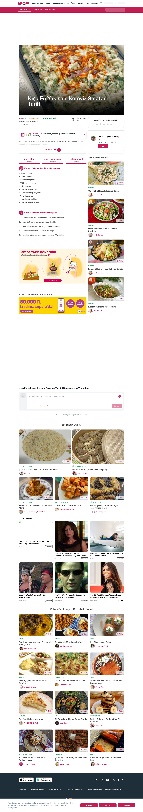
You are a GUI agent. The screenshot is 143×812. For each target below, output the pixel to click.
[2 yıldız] (100, 124)
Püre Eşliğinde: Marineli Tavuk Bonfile (33, 681)
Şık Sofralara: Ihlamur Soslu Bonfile (71, 719)
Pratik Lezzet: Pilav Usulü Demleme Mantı (35, 506)
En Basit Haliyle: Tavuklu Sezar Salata (105, 269)
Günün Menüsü (59, 3)
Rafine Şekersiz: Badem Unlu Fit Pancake (105, 720)
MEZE (21, 639)
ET (56, 716)
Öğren (73, 3)
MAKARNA (22, 716)
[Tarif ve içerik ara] (101, 3)
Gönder (117, 406)
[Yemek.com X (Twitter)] (113, 780)
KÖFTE (57, 639)
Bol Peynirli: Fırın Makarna (31, 719)
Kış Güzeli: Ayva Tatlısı (100, 642)
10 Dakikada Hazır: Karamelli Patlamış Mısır (32, 758)
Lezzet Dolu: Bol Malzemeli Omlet (70, 680)
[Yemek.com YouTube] (107, 780)
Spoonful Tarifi (37, 9)
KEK (91, 754)
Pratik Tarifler (23, 9)
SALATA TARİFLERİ (49, 118)
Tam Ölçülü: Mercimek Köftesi (69, 642)
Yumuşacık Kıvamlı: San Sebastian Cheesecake (106, 681)
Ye (68, 3)
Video (48, 3)
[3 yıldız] (104, 124)
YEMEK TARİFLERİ (33, 118)
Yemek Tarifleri (37, 3)
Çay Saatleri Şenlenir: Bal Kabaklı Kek (105, 758)
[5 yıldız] (111, 124)
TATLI (92, 639)
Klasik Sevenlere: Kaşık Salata (102, 307)
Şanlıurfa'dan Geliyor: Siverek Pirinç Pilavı (38, 469)
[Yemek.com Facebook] (118, 780)
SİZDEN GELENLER (25, 466)
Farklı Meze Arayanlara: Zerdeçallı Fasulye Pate (35, 643)
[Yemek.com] (23, 3)
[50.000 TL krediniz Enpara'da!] (52, 305)
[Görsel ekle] (120, 396)
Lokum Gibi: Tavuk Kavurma (68, 505)
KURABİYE (58, 754)
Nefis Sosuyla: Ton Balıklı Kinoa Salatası (102, 229)
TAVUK (21, 677)
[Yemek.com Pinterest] (123, 780)
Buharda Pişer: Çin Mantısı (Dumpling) (90, 469)
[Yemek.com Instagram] (97, 780)
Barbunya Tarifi (50, 9)
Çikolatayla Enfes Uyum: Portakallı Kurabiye (71, 758)
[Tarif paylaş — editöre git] (52, 265)
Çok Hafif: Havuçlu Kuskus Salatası (104, 191)
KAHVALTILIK (59, 677)
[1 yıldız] (97, 124)
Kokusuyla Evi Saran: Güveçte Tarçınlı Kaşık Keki (104, 506)
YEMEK (21, 118)
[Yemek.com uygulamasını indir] (26, 779)
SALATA (91, 188)
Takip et (103, 146)
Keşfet (80, 3)
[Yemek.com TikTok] (102, 780)
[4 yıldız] (107, 124)
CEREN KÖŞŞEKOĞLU (107, 137)
